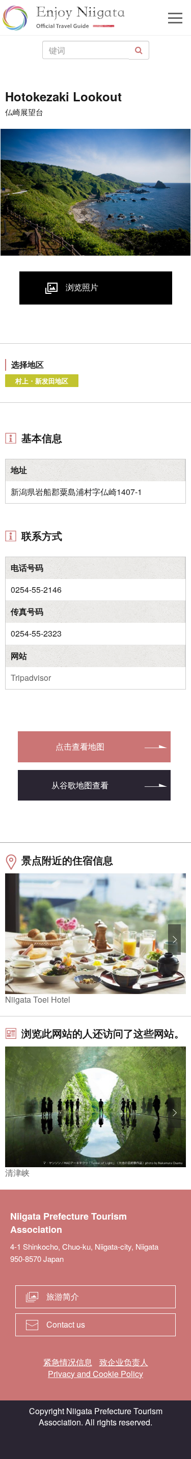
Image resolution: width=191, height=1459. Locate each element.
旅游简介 (62, 1296)
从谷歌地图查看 (79, 785)
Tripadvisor (31, 677)
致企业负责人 (123, 1362)
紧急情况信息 (67, 1362)
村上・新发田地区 (41, 381)
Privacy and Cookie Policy (95, 1374)
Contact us (65, 1324)
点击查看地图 (80, 746)
